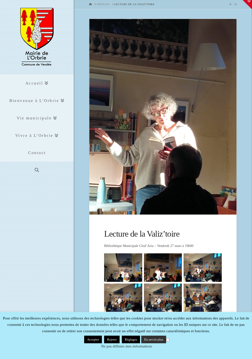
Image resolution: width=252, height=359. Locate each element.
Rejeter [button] (112, 339)
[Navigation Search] (37, 170)
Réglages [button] (131, 339)
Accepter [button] (93, 339)
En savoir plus (153, 339)
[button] (247, 4)
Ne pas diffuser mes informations (126, 346)
